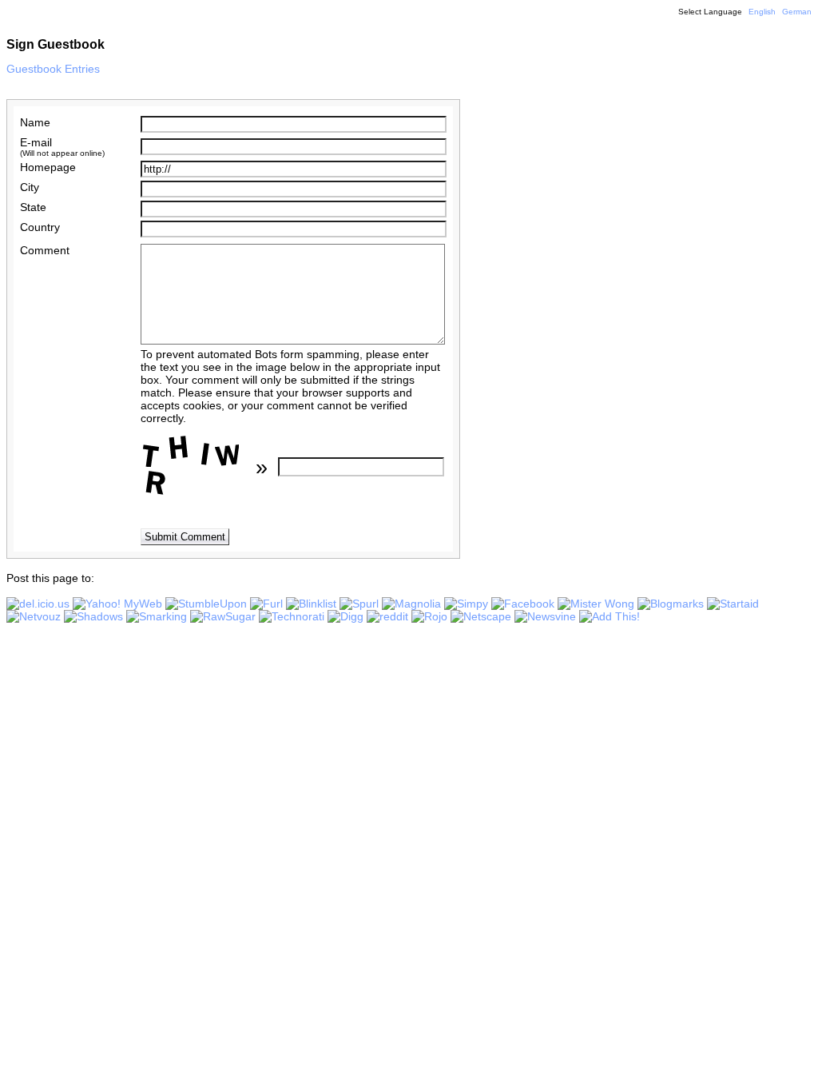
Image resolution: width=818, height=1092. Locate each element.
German (797, 11)
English (762, 11)
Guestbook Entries (53, 68)
